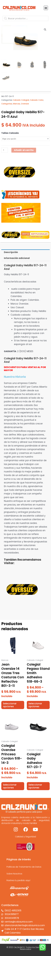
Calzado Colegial (21, 100)
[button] (46, 8)
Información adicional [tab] (17, 258)
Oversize (25, 103)
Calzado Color (36, 100)
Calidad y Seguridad (25, 836)
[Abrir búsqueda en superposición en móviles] (25, 18)
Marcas (16, 103)
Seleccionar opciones (9, 705)
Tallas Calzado (10, 133)
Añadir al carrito (23, 150)
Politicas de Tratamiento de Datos (24, 866)
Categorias (6, 103)
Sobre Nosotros (14, 873)
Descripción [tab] (11, 252)
